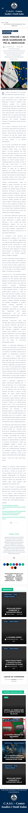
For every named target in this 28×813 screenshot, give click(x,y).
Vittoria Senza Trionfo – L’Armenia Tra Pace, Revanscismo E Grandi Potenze (14, 663)
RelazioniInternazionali (10, 57)
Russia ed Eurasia (14, 621)
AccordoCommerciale (14, 48)
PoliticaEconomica (17, 55)
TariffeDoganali (20, 57)
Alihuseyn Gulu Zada (12, 666)
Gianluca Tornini (10, 46)
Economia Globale (7, 31)
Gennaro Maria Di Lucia (12, 639)
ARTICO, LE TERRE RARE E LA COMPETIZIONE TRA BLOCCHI (14, 712)
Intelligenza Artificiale (9, 596)
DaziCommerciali (21, 50)
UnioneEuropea (14, 59)
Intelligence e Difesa (15, 720)
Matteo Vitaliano (11, 614)
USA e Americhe (7, 33)
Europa (15, 31)
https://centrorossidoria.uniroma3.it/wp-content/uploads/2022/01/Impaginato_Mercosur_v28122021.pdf (14, 507)
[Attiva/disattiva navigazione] (2, 8)
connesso (13, 679)
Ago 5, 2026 (19, 614)
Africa (6, 720)
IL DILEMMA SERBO (14, 637)
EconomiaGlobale (9, 53)
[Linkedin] (14, 557)
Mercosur (9, 55)
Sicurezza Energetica (19, 743)
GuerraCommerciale (19, 53)
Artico (6, 697)
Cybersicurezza (8, 594)
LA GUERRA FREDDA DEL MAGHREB (14, 735)
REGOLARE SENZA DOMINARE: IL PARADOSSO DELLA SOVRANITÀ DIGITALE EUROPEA (14, 612)
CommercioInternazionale (10, 50)
